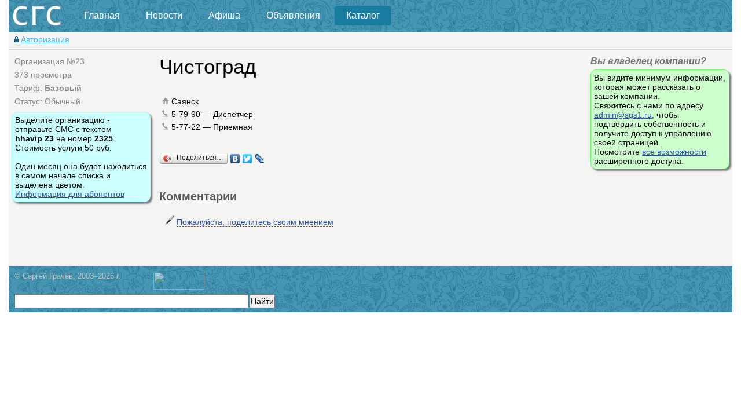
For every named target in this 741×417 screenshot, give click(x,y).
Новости (164, 15)
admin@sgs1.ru (623, 114)
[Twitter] (247, 158)
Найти (262, 301)
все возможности (674, 151)
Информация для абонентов (69, 194)
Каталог (363, 15)
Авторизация (45, 39)
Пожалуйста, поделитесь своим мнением (255, 221)
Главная (102, 15)
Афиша (224, 15)
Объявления (293, 15)
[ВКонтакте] (235, 158)
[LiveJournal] (260, 158)
